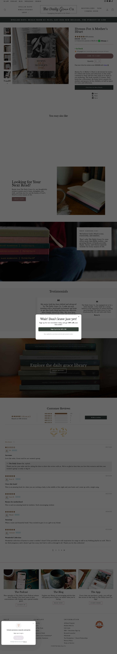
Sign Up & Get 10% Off (58, 329)
